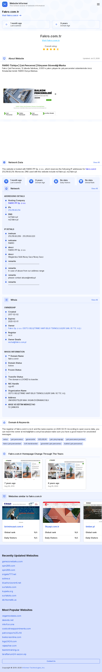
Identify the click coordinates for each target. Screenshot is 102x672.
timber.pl (90, 526)
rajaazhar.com (9, 645)
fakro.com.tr (91, 169)
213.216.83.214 (14, 210)
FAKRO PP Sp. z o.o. (17, 203)
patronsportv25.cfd (12, 633)
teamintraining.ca (10, 650)
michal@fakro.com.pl (17, 342)
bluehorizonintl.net (11, 582)
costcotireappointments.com (16, 628)
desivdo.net (7, 620)
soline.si (6, 578)
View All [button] (96, 162)
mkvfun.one (8, 624)
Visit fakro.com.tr (10, 15)
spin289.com (8, 565)
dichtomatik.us (9, 599)
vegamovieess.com (11, 615)
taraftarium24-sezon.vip (14, 654)
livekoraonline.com (11, 637)
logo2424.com (9, 641)
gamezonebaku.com (12, 561)
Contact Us (51, 661)
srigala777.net (9, 574)
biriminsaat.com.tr (13, 526)
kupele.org (7, 591)
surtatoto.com (9, 587)
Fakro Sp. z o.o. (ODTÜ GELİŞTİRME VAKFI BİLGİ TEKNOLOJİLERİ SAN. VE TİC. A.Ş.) (44, 328)
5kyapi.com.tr (52, 526)
